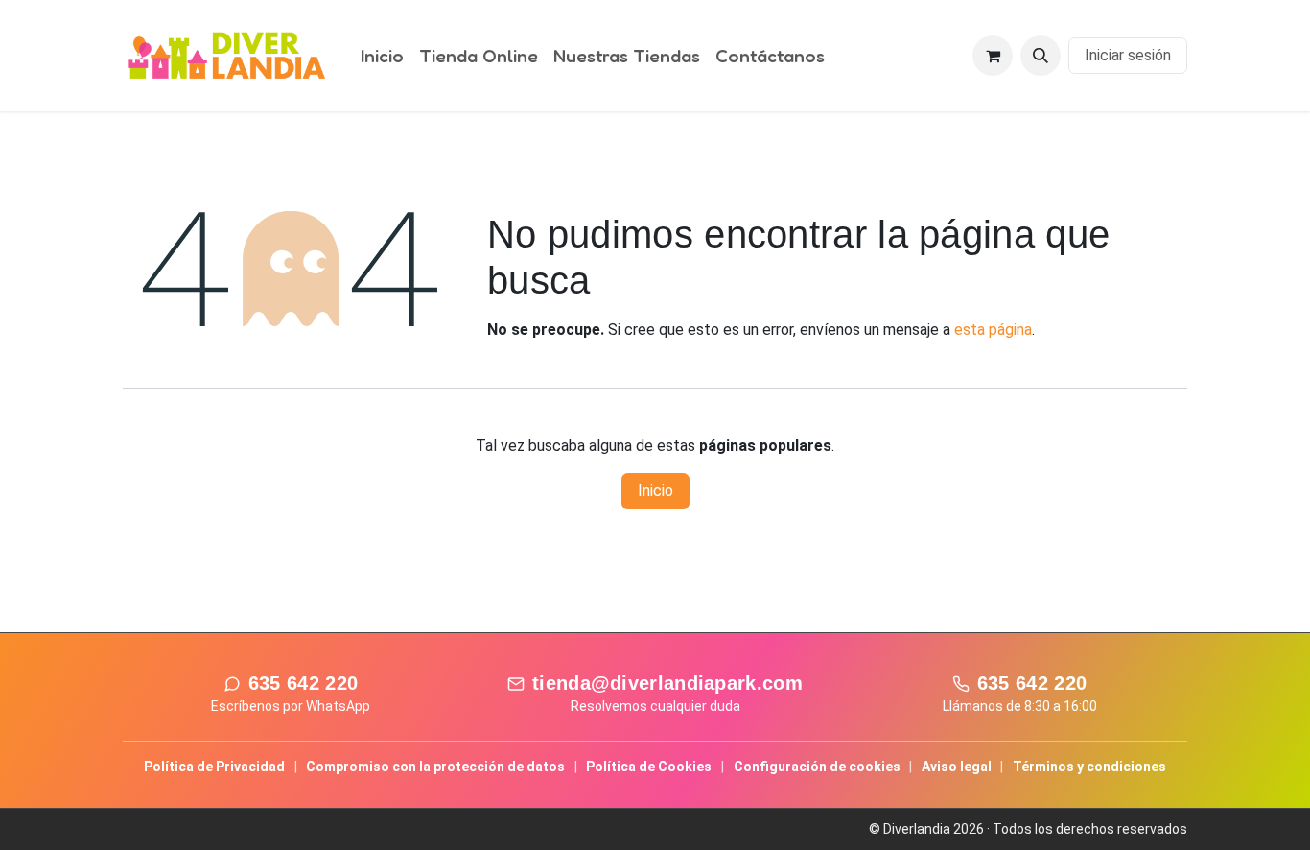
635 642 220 (303, 683)
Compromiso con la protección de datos (435, 766)
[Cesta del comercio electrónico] (992, 55)
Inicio (655, 491)
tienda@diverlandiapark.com (667, 683)
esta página (993, 329)
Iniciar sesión (1128, 55)
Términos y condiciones (1089, 766)
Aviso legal (957, 766)
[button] (1040, 55)
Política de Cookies (649, 766)
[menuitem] (382, 56)
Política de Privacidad (214, 766)
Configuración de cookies (817, 766)
